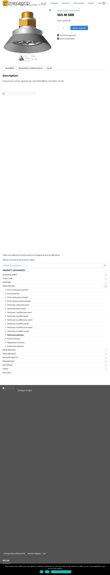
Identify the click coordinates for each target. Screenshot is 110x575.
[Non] (107, 569)
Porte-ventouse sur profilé (17, 290)
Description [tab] (9, 68)
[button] (50, 10)
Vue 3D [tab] (49, 68)
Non (47, 572)
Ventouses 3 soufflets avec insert (19, 327)
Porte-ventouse (13, 293)
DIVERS (5, 369)
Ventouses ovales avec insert (18, 305)
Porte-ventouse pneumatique (19, 301)
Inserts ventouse (13, 339)
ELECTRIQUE (7, 365)
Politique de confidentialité (14, 553)
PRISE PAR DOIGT (9, 354)
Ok (42, 572)
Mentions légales (34, 553)
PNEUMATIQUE (9, 361)
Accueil (44, 3)
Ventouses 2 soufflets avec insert (19, 320)
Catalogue (54, 3)
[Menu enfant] (105, 275)
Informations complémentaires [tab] (30, 68)
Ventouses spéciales (68, 11)
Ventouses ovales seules (16, 308)
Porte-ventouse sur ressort (17, 297)
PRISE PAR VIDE (9, 286)
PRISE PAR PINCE (9, 350)
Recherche (105, 265)
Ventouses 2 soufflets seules (18, 323)
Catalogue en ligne (25, 390)
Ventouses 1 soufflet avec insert (19, 312)
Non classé (7, 372)
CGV (44, 553)
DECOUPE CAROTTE (10, 357)
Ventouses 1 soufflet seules (17, 316)
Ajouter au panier (79, 28)
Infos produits (78, 3)
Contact (91, 3)
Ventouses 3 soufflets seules (18, 331)
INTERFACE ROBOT (10, 275)
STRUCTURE (7, 278)
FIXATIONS (7, 282)
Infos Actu (66, 3)
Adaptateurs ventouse (16, 342)
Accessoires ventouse (15, 346)
